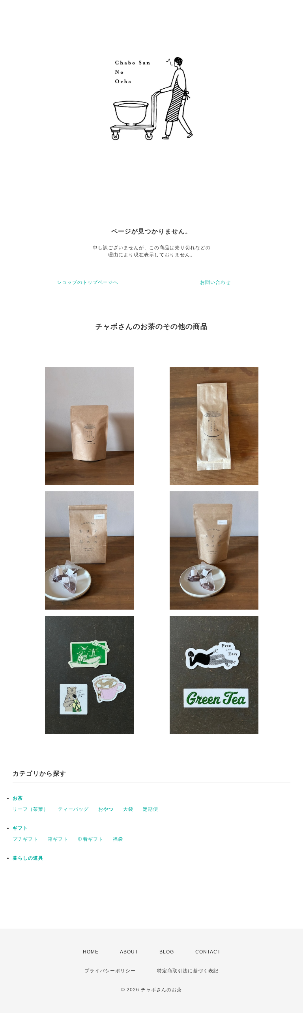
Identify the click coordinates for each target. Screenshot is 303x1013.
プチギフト (25, 839)
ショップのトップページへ (87, 282)
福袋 (118, 839)
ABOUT (129, 952)
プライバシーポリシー (110, 971)
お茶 (18, 798)
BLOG (166, 952)
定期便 (150, 809)
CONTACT (208, 952)
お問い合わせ (215, 282)
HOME (91, 952)
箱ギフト (58, 839)
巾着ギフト (90, 839)
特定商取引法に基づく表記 (188, 971)
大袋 (128, 809)
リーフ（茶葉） (31, 809)
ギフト (20, 828)
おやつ (106, 809)
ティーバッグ (73, 809)
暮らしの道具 (28, 858)
